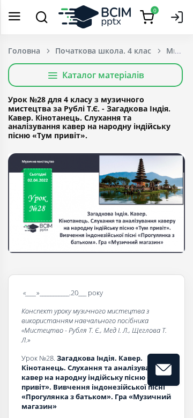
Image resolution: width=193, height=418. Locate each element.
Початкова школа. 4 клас (103, 50)
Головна (24, 50)
